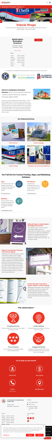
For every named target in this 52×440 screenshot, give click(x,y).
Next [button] (51, 21)
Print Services (13, 143)
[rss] (28, 421)
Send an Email (32, 404)
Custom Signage (39, 143)
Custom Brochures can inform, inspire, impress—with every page (38, 284)
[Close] (43, 426)
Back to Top (48, 438)
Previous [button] (1, 21)
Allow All (39, 435)
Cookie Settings (6, 435)
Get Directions (39, 389)
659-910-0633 (17, 50)
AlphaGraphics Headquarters (13, 406)
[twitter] (31, 418)
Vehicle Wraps (13, 166)
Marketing (4, 199)
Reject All (30, 435)
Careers (48, 434)
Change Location (10, 404)
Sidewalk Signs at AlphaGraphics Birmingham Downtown (38, 225)
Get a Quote (48, 431)
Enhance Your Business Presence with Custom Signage (12, 251)
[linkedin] (33, 418)
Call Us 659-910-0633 (33, 402)
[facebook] (28, 418)
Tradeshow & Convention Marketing (39, 166)
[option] (26, 21)
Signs (3, 182)
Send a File (48, 427)
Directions (38, 40)
